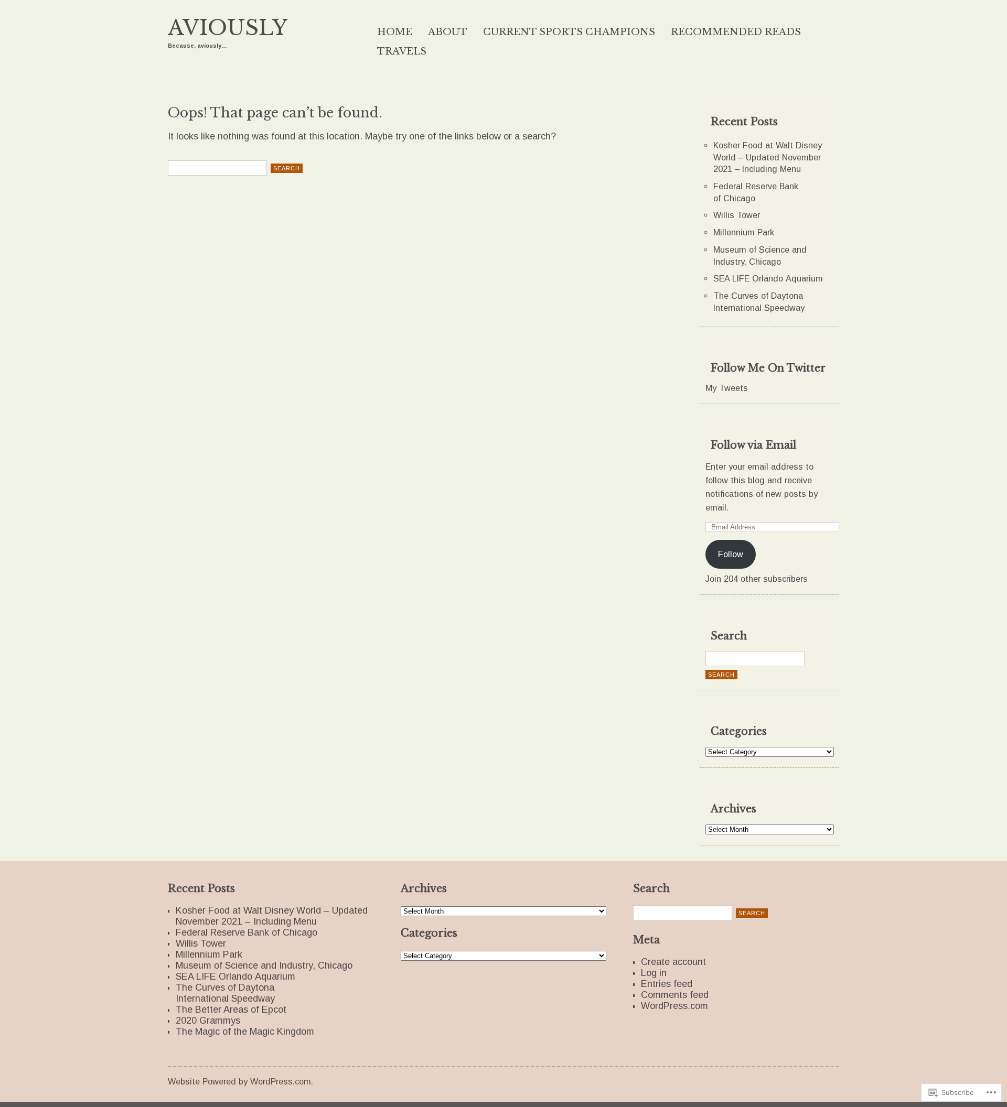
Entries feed (666, 984)
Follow (730, 554)
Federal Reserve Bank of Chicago (246, 932)
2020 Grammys (208, 1020)
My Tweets (726, 388)
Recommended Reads (736, 32)
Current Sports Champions (569, 32)
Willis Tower (736, 215)
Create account (673, 962)
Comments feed (675, 995)
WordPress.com (674, 1006)
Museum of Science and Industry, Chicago (264, 965)
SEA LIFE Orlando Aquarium (768, 278)
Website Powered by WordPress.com (239, 1081)
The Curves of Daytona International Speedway (225, 993)
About (447, 32)
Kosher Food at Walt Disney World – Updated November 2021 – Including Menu (767, 156)
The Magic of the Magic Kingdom (245, 1031)
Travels (401, 51)
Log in (654, 973)
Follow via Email (753, 445)
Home (394, 32)
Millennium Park (743, 232)
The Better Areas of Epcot (231, 1009)
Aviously (227, 28)
